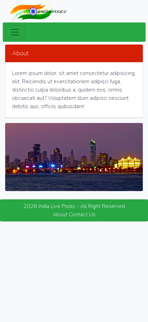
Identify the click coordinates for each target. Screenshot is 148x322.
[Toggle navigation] (15, 32)
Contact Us (82, 214)
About (60, 214)
